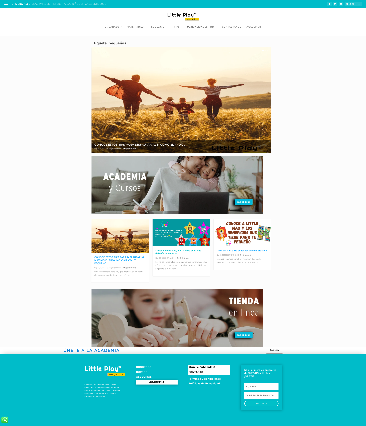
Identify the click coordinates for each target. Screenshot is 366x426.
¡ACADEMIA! (253, 27)
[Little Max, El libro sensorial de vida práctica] (242, 232)
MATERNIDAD (135, 27)
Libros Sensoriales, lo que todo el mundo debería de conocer (178, 252)
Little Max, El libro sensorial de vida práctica (241, 250)
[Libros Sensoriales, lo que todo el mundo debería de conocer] (181, 232)
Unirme (274, 350)
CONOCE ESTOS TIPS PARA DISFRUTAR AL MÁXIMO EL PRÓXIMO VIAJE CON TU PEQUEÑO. (119, 260)
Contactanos (231, 27)
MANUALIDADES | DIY (201, 27)
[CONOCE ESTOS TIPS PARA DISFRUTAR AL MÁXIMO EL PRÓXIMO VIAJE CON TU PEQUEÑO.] (120, 236)
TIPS (177, 27)
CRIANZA (170, 258)
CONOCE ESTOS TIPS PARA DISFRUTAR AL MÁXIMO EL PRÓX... (139, 145)
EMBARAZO (112, 27)
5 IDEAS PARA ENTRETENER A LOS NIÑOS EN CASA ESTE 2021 (67, 4)
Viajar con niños (115, 148)
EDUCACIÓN (159, 27)
